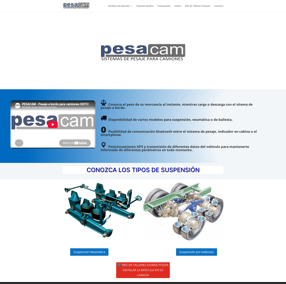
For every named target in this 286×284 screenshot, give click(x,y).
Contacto (218, 6)
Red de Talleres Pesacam (197, 6)
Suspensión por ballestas (196, 252)
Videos (177, 6)
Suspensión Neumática (89, 252)
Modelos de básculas (119, 6)
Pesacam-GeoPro (145, 6)
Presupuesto (164, 6)
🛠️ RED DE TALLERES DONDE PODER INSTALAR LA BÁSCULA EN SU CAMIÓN (143, 270)
